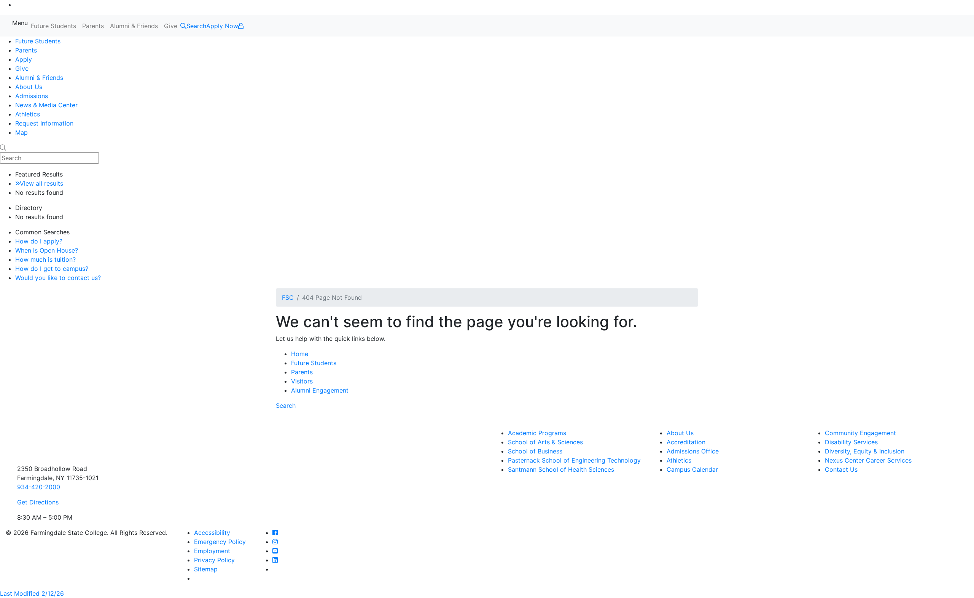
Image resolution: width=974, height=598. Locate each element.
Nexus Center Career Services (868, 460)
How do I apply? (38, 241)
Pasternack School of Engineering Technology (574, 460)
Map (21, 132)
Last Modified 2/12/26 (32, 593)
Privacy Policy (214, 560)
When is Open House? (46, 250)
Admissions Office (693, 451)
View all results (41, 183)
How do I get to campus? (51, 268)
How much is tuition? (45, 259)
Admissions (31, 96)
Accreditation (686, 442)
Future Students (53, 26)
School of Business (535, 451)
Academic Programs (537, 433)
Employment (212, 551)
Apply (23, 59)
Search (286, 405)
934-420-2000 (38, 487)
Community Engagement (860, 433)
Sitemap (206, 569)
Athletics (27, 114)
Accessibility (212, 532)
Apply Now (222, 26)
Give (170, 26)
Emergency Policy (220, 542)
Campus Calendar (692, 469)
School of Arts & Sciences (545, 442)
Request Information (44, 123)
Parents (93, 26)
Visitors (302, 381)
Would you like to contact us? (58, 278)
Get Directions (38, 502)
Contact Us (841, 469)
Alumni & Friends (134, 26)
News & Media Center (46, 105)
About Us (28, 87)
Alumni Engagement (320, 390)
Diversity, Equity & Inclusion (864, 451)
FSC (288, 297)
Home (299, 354)
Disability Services (851, 442)
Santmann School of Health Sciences (561, 469)
